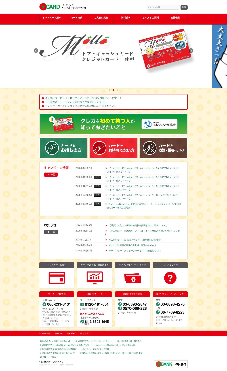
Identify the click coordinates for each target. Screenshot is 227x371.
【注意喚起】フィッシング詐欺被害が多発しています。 (76, 101)
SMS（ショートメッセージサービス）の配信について (135, 250)
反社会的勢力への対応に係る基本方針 (55, 341)
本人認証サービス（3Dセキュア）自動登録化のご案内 (135, 240)
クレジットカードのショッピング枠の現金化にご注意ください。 (81, 105)
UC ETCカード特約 (48, 357)
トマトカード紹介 (51, 19)
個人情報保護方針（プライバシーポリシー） (94, 341)
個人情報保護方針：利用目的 (129, 341)
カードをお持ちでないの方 (113, 148)
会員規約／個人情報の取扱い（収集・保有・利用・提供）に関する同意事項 (110, 353)
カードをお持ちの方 (63, 148)
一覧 (51, 174)
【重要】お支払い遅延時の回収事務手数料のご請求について (138, 225)
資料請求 (125, 19)
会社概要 (175, 19)
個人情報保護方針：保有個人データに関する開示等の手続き (65, 345)
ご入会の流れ (101, 19)
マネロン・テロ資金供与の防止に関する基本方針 (114, 345)
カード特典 (76, 19)
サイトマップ (84, 333)
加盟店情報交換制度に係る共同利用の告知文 (58, 349)
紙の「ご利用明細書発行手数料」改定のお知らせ (132, 245)
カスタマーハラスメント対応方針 (95, 349)
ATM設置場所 (44, 333)
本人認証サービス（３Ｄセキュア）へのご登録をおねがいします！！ (83, 98)
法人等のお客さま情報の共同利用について (57, 353)
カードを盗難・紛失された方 (163, 148)
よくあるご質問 (151, 19)
